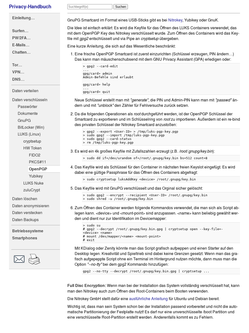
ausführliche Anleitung (148, 298)
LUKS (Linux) (29, 134)
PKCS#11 (37, 162)
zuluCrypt (31, 190)
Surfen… (20, 31)
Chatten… (21, 52)
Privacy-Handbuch (30, 6)
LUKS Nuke (33, 183)
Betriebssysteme (27, 231)
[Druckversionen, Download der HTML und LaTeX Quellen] (34, 260)
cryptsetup (32, 141)
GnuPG (24, 120)
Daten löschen (24, 198)
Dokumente (28, 113)
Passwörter (27, 106)
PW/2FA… (21, 38)
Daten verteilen (25, 90)
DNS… (18, 79)
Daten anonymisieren (30, 205)
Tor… (17, 65)
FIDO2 (34, 155)
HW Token (32, 148)
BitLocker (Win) (31, 127)
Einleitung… (23, 18)
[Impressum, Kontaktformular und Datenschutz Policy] (19, 260)
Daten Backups (25, 219)
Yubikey (36, 176)
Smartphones (24, 238)
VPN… (18, 72)
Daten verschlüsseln (29, 99)
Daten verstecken (27, 212)
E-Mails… (20, 45)
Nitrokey (175, 20)
